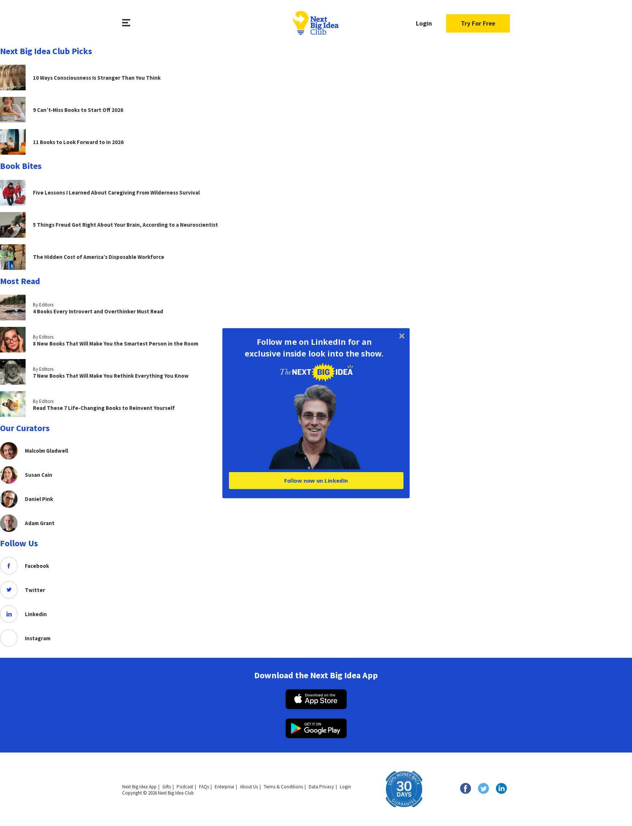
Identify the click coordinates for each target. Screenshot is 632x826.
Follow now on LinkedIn (316, 480)
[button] (314, 347)
